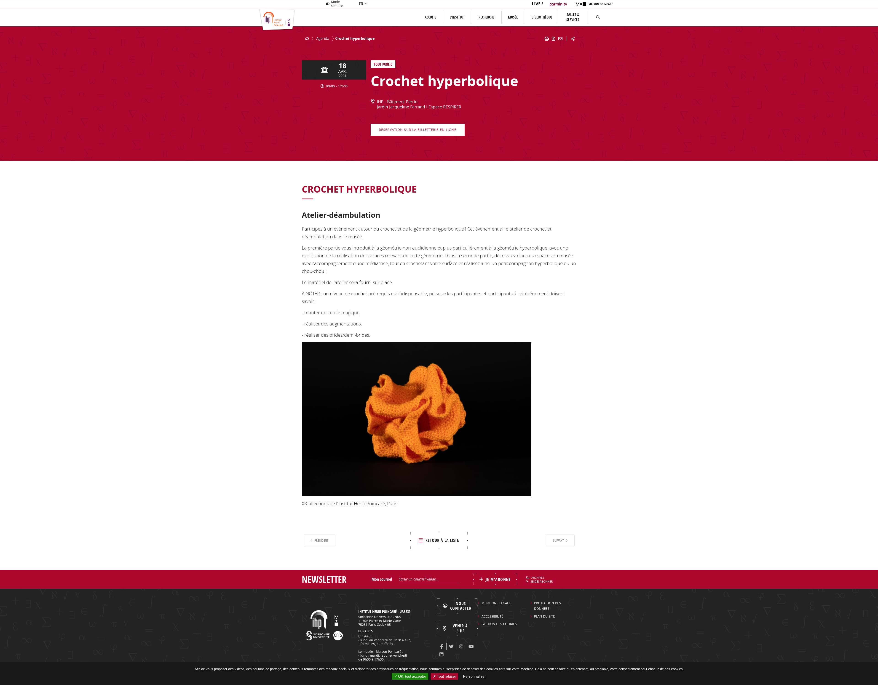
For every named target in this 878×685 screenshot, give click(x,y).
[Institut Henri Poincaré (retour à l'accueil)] (277, 20)
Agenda (322, 38)
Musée (513, 17)
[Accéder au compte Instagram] (461, 646)
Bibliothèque (542, 17)
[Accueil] (307, 38)
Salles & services (572, 17)
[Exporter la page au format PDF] (553, 38)
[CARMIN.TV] (559, 4)
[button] (598, 17)
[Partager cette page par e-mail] (560, 38)
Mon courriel (382, 579)
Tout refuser (446, 676)
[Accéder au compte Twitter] (451, 646)
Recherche (486, 17)
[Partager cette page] (572, 38)
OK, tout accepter (411, 676)
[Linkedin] (441, 654)
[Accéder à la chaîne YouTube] (471, 646)
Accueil (430, 17)
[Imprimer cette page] (546, 38)
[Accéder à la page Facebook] (441, 646)
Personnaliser (474, 676)
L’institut (457, 17)
